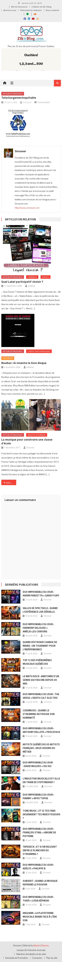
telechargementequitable (11, 482)
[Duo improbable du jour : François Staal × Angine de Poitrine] (10, 833)
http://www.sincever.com (27, 207)
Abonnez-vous (9, 10)
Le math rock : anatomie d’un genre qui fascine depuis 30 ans (41, 679)
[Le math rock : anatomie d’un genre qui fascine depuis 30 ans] (10, 681)
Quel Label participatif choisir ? (22, 281)
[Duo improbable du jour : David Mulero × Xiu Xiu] (10, 767)
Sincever (27, 102)
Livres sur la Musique (39, 351)
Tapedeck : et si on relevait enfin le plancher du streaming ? (40, 850)
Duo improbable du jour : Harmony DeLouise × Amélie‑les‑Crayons (38, 627)
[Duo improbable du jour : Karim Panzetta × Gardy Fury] (10, 596)
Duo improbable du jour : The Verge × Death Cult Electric (41, 696)
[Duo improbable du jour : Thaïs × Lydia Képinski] (10, 901)
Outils (45, 277)
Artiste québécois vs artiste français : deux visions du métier (41, 748)
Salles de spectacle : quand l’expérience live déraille (40, 610)
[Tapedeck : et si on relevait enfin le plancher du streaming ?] (10, 851)
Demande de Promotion (16, 958)
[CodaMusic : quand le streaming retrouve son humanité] (10, 715)
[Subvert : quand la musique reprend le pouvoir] (10, 885)
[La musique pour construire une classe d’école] (31, 414)
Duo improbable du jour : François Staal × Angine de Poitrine (39, 832)
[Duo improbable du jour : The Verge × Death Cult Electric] (10, 699)
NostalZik (8, 358)
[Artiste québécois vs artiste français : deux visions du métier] (10, 749)
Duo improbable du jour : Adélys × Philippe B (38, 866)
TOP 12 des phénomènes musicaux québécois (37, 662)
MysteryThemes (41, 945)
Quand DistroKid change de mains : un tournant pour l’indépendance (40, 645)
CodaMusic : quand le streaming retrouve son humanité (39, 714)
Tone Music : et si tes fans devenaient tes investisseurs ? (41, 814)
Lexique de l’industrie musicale (31, 950)
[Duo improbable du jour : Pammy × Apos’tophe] (10, 799)
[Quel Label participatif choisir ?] (31, 249)
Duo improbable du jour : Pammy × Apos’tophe (38, 796)
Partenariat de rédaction (31, 10)
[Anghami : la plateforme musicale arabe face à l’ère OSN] (10, 918)
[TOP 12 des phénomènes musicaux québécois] (10, 665)
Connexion (37, 958)
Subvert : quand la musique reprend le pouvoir (40, 882)
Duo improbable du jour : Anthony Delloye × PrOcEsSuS (41, 730)
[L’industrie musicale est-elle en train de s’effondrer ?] (10, 783)
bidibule (31, 286)
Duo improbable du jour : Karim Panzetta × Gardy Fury (41, 593)
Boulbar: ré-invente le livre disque (23, 363)
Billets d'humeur (36, 434)
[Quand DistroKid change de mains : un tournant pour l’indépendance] (10, 647)
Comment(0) (44, 102)
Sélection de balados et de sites (31, 954)
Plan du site (51, 958)
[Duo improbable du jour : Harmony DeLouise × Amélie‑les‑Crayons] (10, 629)
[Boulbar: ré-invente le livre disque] (31, 330)
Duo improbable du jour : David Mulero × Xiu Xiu (38, 764)
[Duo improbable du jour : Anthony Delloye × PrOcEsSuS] (10, 733)
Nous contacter (52, 10)
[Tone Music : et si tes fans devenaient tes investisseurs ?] (10, 815)
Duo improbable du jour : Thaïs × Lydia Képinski (38, 898)
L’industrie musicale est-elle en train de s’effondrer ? (41, 780)
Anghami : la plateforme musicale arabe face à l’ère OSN (40, 916)
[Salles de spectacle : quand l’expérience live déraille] (10, 613)
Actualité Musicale (12, 93)
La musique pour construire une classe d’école (26, 441)
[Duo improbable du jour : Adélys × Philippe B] (10, 869)
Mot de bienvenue (19, 6)
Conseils (32, 277)
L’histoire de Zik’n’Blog (41, 6)
